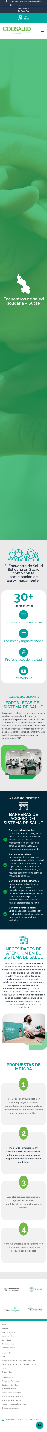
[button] (42, 30)
